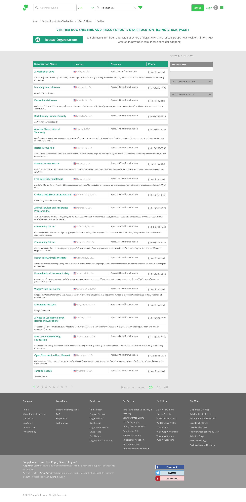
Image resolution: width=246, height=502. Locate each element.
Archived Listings (198, 440)
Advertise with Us (165, 409)
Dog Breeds (95, 431)
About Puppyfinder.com (34, 414)
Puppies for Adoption (133, 439)
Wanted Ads (162, 427)
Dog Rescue (95, 422)
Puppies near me (131, 444)
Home (26, 409)
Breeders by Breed (199, 422)
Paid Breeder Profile (166, 422)
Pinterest (172, 478)
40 (158, 387)
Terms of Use (29, 427)
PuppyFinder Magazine (67, 409)
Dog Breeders (96, 418)
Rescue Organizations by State (204, 431)
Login (209, 7)
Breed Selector (47, 473)
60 (166, 387)
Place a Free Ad (163, 414)
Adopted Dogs (197, 436)
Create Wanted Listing (133, 417)
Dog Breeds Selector (99, 427)
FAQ (58, 414)
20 (151, 387)
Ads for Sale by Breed (200, 414)
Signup (197, 7)
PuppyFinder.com (33, 462)
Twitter (172, 472)
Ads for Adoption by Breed (203, 418)
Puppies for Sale (97, 414)
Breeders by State (198, 427)
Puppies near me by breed (136, 448)
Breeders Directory (132, 435)
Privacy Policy (29, 431)
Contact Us (28, 418)
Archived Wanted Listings (202, 444)
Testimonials (62, 422)
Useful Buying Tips (132, 422)
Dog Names (95, 436)
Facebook (172, 467)
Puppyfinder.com (31, 465)
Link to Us (27, 422)
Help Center (62, 418)
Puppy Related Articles (134, 426)
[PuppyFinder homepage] (25, 8)
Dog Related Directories (101, 440)
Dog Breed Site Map (199, 409)
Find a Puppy (96, 409)
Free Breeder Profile (166, 418)
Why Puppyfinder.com (167, 431)
